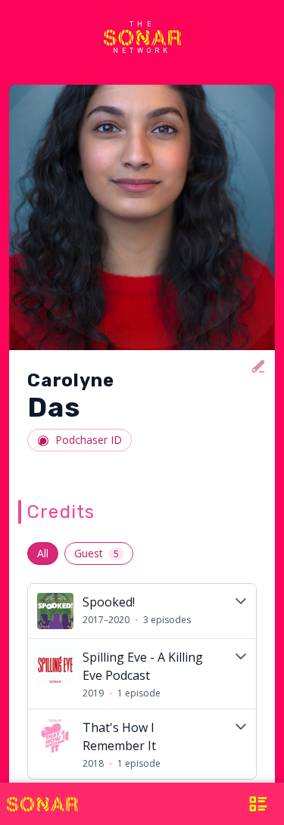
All (42, 553)
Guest (96, 553)
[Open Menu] (253, 804)
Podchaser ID (88, 440)
